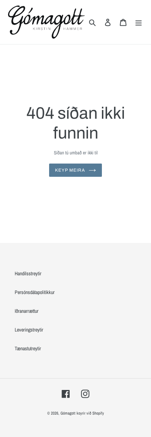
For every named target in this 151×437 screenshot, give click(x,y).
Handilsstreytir (28, 273)
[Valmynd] (138, 21)
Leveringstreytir (29, 329)
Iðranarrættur (26, 311)
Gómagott (68, 413)
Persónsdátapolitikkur (35, 292)
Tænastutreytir (28, 348)
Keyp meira (70, 170)
